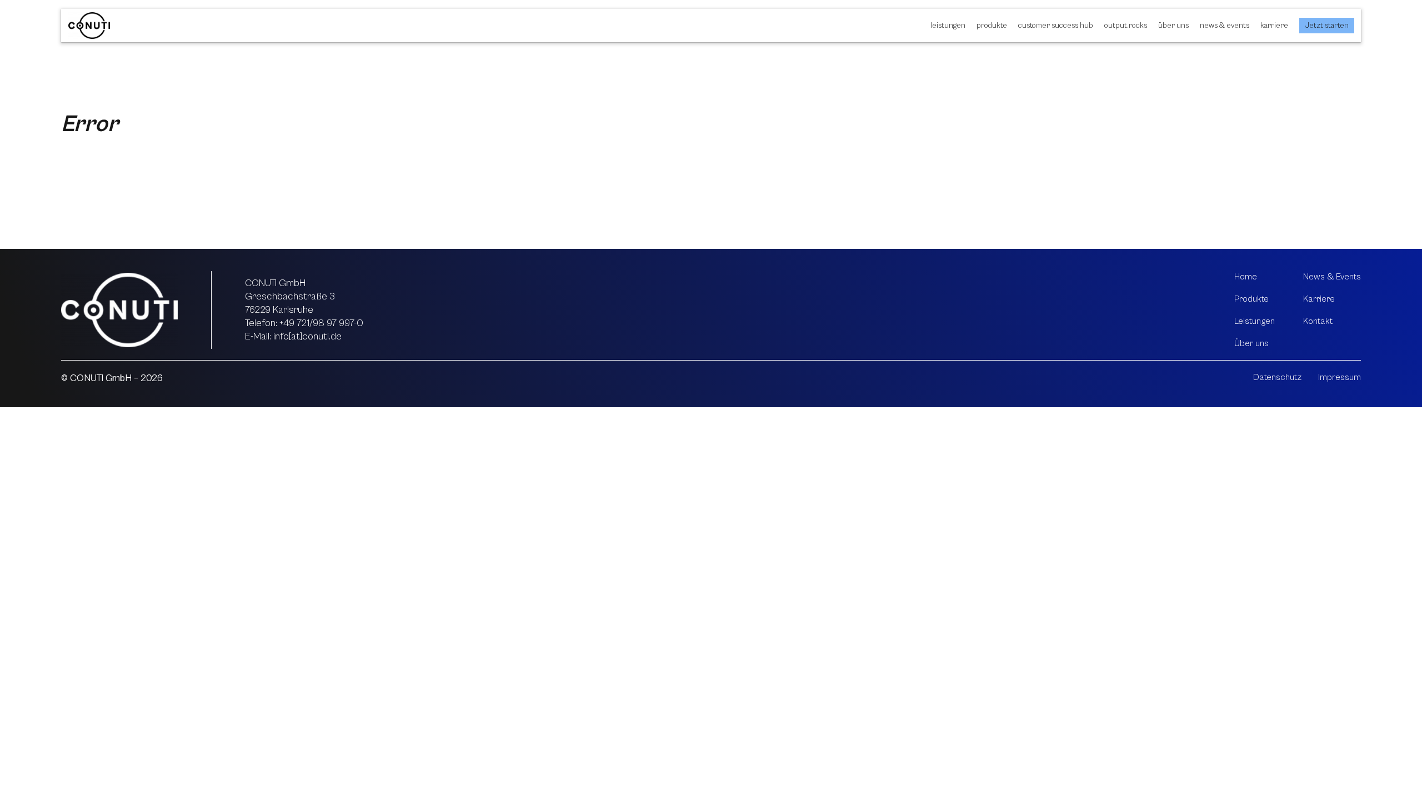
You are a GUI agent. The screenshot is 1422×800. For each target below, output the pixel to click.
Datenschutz (1277, 377)
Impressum (1339, 377)
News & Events (1224, 25)
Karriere (1274, 25)
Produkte (992, 25)
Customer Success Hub (1055, 25)
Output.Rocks (1125, 25)
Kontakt (1318, 321)
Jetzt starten (1327, 25)
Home (1245, 277)
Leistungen (947, 25)
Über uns (1173, 25)
